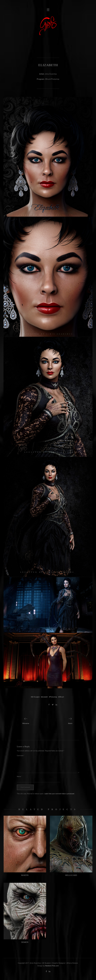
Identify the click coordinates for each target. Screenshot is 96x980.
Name (19, 776)
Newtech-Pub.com (52, 965)
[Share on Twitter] (53, 704)
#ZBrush (61, 697)
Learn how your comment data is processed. (59, 793)
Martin (25, 875)
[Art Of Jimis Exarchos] (48, 25)
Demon (24, 942)
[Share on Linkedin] (56, 704)
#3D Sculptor (35, 697)
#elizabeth (44, 697)
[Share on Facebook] (49, 704)
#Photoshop (53, 697)
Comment (20, 755)
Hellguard (71, 875)
